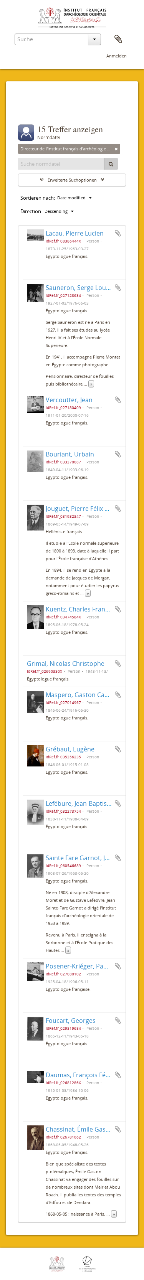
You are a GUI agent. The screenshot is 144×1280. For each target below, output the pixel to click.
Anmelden (116, 56)
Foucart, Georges (71, 1020)
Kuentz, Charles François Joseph (92, 609)
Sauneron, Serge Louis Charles (90, 287)
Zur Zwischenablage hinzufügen (118, 233)
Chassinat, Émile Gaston (81, 1129)
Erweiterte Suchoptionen (72, 180)
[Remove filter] (116, 149)
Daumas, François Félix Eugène (90, 1075)
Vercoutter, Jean (69, 400)
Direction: (31, 211)
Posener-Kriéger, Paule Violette (91, 966)
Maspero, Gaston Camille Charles (94, 695)
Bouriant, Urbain (70, 454)
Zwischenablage (118, 39)
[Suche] (111, 164)
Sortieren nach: (37, 197)
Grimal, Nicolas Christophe (65, 663)
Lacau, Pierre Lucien (75, 233)
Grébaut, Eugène (70, 749)
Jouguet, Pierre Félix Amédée (87, 508)
